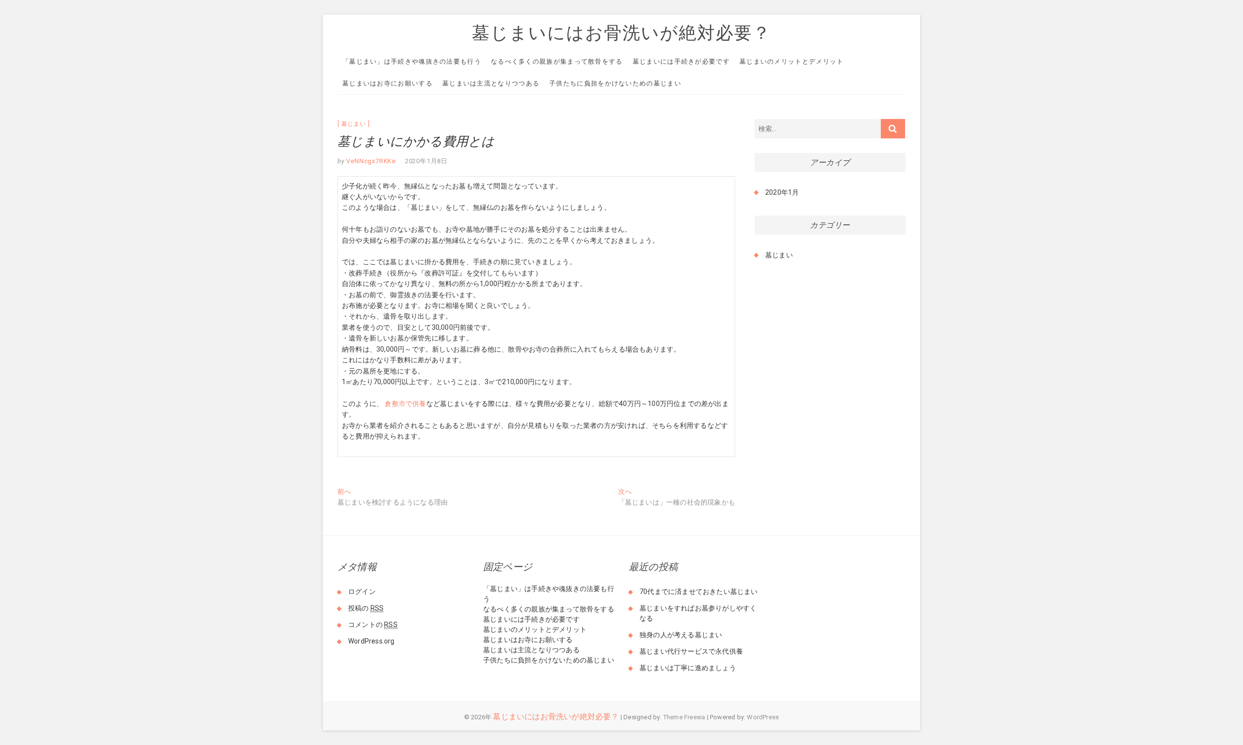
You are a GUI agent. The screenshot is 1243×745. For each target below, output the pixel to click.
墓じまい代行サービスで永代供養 (691, 651)
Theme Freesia (684, 717)
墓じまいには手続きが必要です (681, 61)
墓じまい (353, 123)
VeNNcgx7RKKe (370, 161)
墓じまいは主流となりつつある (490, 83)
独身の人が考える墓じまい (680, 635)
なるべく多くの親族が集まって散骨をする (557, 61)
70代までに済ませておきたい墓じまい (698, 591)
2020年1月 (782, 192)
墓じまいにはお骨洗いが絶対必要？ (621, 32)
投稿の (366, 608)
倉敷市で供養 (405, 403)
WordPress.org (371, 641)
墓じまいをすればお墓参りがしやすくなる (697, 613)
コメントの (373, 624)
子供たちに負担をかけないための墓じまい (615, 83)
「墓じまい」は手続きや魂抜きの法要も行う (411, 61)
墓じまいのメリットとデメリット (791, 61)
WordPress (763, 717)
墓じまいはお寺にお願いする (387, 83)
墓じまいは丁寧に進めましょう (687, 668)
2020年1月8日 (426, 161)
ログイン (362, 591)
